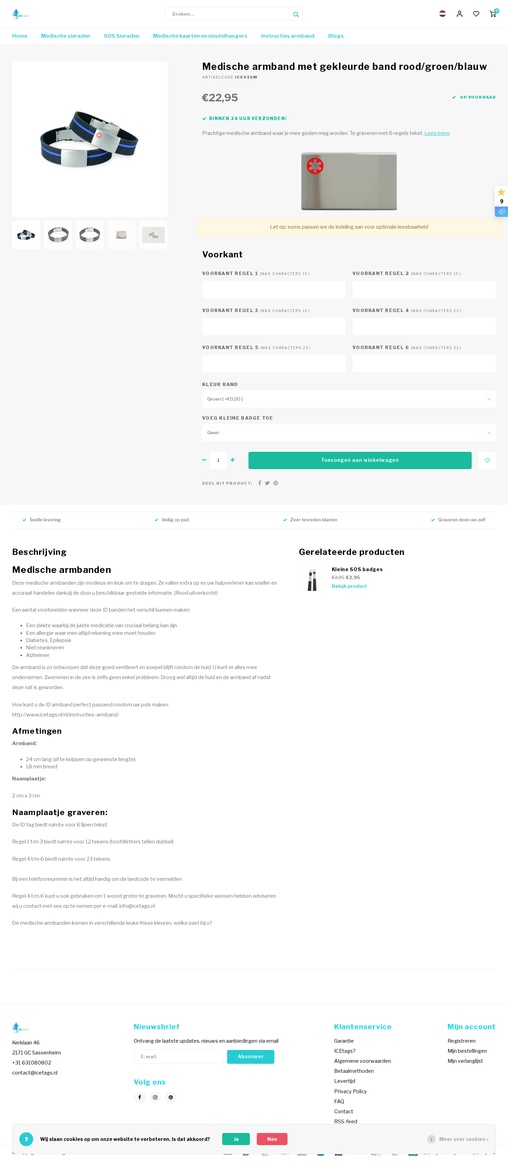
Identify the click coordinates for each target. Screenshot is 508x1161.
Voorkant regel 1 (256, 273)
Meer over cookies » (464, 1139)
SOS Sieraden (121, 36)
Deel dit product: (227, 483)
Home (19, 36)
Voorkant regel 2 (406, 273)
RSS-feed (345, 1121)
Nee (272, 1139)
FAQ (339, 1101)
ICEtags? (345, 1051)
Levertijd (344, 1081)
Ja (236, 1139)
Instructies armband (287, 36)
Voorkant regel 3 (256, 310)
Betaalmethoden (354, 1071)
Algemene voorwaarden (362, 1061)
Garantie (344, 1041)
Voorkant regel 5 (256, 347)
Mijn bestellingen (467, 1051)
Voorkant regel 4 (407, 310)
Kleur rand (220, 384)
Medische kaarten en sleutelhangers (200, 36)
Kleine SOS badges (357, 569)
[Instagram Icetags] (155, 1097)
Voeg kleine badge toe (237, 418)
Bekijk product (349, 586)
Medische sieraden (65, 36)
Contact (343, 1111)
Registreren (462, 1041)
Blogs (336, 36)
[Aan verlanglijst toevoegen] (487, 460)
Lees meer (437, 133)
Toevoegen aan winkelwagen (360, 460)
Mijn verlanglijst (465, 1061)
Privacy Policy (350, 1091)
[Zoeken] (296, 14)
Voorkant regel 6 (407, 347)
